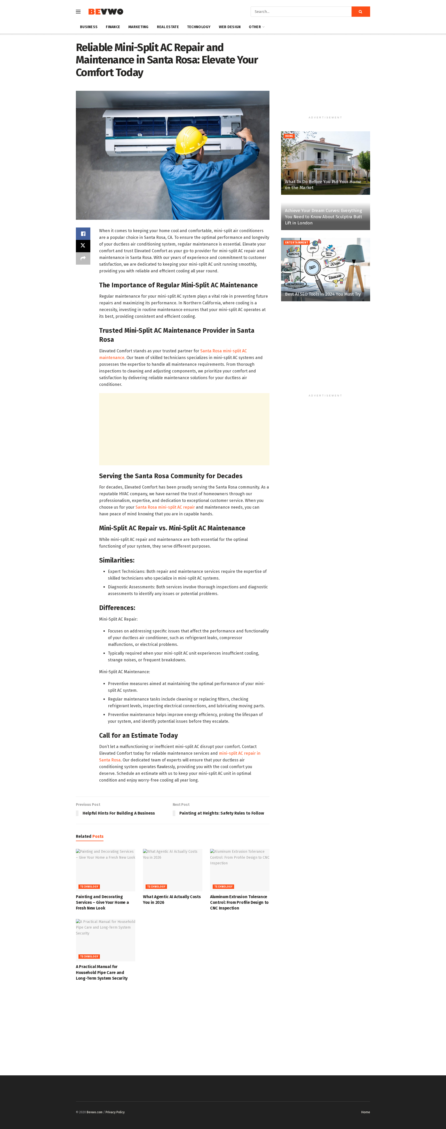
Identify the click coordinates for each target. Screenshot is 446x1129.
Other (255, 27)
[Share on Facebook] (83, 234)
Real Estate (168, 27)
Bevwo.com (94, 1112)
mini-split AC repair (237, 753)
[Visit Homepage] (106, 12)
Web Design (230, 27)
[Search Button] (361, 11)
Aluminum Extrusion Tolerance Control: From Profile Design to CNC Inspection (239, 902)
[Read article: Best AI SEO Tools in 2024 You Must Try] (325, 270)
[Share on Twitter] (83, 246)
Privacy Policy (115, 1112)
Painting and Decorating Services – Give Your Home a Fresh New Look (102, 902)
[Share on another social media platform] (83, 258)
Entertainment (296, 242)
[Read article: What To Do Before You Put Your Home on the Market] (325, 163)
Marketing (138, 27)
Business (89, 27)
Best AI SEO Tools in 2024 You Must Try (323, 294)
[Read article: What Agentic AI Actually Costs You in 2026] (172, 870)
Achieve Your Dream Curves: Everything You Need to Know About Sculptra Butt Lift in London (323, 217)
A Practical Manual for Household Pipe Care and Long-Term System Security (102, 972)
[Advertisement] (184, 429)
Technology (199, 27)
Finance (113, 27)
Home (289, 136)
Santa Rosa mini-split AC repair (165, 507)
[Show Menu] (78, 11)
